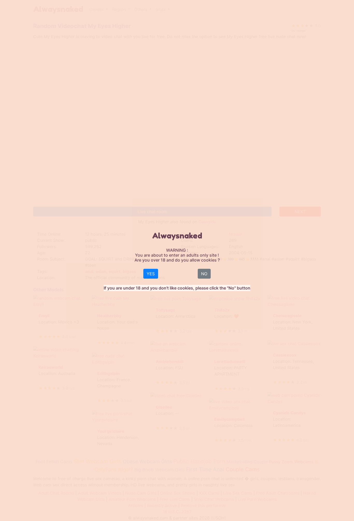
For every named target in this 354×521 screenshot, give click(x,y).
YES (151, 273)
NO (204, 273)
